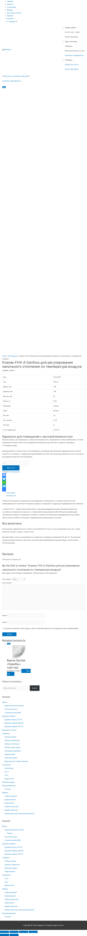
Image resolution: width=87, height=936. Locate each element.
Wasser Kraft (9, 779)
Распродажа (13, 356)
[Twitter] (43, 479)
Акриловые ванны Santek (14, 705)
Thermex (8, 789)
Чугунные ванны (11, 709)
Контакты (10, 18)
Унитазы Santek (10, 737)
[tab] (46, 492)
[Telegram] (43, 486)
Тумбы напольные (11, 806)
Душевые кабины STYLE (14, 726)
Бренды (10, 10)
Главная (10, 1)
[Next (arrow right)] (14, 935)
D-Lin (6, 772)
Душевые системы (9, 730)
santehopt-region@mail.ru (74, 55)
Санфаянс (6, 733)
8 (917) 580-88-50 (71, 69)
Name (5, 615)
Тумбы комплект (11, 796)
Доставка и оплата (14, 13)
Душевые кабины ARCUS (14, 723)
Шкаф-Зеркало (10, 800)
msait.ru (61, 925)
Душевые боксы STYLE (13, 720)
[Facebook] (43, 475)
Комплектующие (11, 758)
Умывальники (10, 754)
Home (4, 356)
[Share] (14, 932)
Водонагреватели (9, 785)
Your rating (6, 579)
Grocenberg (9, 768)
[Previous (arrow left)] (4, 935)
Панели (9, 833)
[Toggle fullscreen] (23, 932)
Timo (6, 775)
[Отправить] (43, 489)
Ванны (4, 702)
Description (11, 493)
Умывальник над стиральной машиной (19, 813)
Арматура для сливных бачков (16, 761)
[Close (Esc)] (4, 932)
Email (4, 622)
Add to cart (11, 468)
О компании (11, 7)
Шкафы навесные (11, 810)
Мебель (5, 793)
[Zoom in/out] (33, 932)
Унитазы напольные (12, 744)
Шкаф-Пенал (9, 803)
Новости (10, 4)
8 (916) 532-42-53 (72, 65)
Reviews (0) (11, 496)
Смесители (6, 765)
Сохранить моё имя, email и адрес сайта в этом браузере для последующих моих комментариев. (41, 628)
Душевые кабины (8, 716)
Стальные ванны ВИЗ (13, 712)
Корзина (10, 16)
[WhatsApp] (43, 482)
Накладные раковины (13, 751)
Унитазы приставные (12, 747)
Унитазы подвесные (12, 740)
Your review (7, 583)
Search (34, 688)
